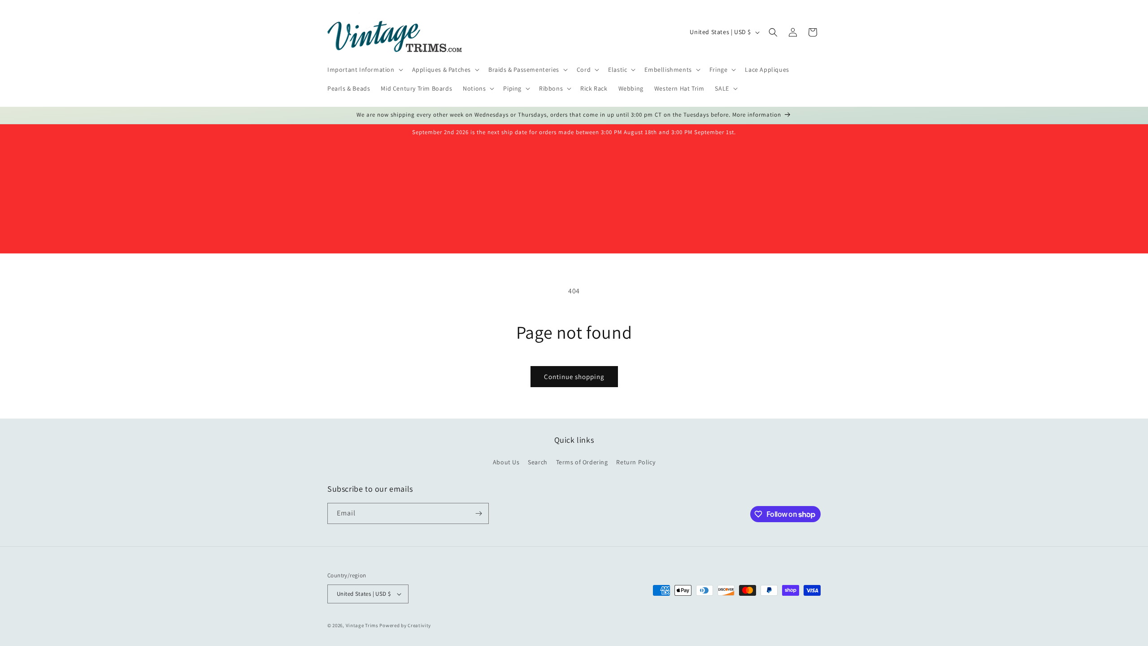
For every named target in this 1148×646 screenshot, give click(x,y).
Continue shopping (574, 376)
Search (538, 462)
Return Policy (635, 462)
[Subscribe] (478, 513)
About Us (506, 462)
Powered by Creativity (405, 625)
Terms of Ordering (582, 462)
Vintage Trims (362, 625)
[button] (364, 69)
